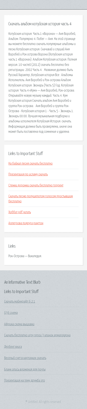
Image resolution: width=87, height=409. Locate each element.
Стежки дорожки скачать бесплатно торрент (35, 185)
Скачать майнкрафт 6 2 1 (19, 301)
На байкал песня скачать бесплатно (30, 163)
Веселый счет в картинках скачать (25, 358)
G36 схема (11, 313)
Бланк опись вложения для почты (25, 369)
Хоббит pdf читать (19, 212)
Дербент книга (13, 346)
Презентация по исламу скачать (28, 174)
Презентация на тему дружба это (24, 380)
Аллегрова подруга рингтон (25, 223)
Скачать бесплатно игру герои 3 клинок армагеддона (37, 335)
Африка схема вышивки (19, 324)
